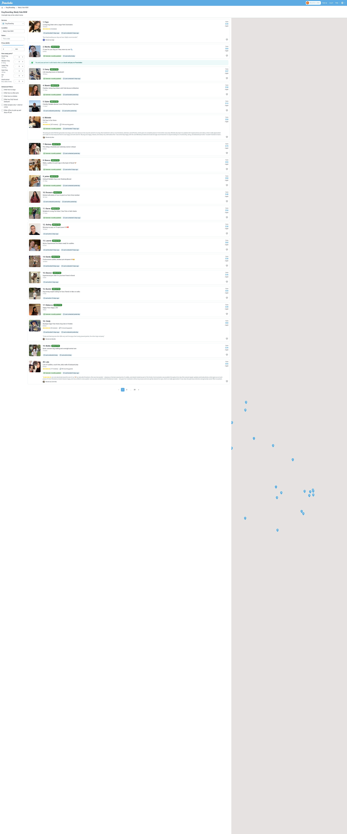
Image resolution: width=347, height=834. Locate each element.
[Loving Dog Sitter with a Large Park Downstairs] (129, 30)
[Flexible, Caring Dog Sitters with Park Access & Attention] (129, 90)
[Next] (138, 390)
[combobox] (13, 23)
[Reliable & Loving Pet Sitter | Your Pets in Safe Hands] (129, 213)
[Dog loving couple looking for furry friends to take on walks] (129, 293)
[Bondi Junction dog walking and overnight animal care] (129, 350)
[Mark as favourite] (227, 39)
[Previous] (119, 390)
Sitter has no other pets (11, 93)
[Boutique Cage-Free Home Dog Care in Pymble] (129, 330)
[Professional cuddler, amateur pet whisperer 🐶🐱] (129, 261)
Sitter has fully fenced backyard (11, 100)
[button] (276, 487)
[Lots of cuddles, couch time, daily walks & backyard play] (129, 371)
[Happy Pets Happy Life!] (129, 309)
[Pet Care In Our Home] (129, 127)
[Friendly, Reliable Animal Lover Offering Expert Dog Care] (129, 106)
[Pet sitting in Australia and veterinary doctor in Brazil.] (129, 148)
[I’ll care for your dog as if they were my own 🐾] (129, 51)
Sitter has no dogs (10, 90)
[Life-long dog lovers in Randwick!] (129, 74)
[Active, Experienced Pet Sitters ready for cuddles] (129, 245)
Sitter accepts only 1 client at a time (13, 106)
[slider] (2, 45)
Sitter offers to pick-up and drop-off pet (12, 111)
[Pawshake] (7, 3)
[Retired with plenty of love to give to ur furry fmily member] (129, 197)
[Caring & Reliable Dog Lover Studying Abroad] (129, 181)
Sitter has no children (10, 96)
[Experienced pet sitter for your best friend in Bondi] (129, 277)
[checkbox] (2, 90)
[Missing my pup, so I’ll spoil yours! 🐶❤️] (129, 229)
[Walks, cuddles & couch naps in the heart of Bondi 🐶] (129, 165)
